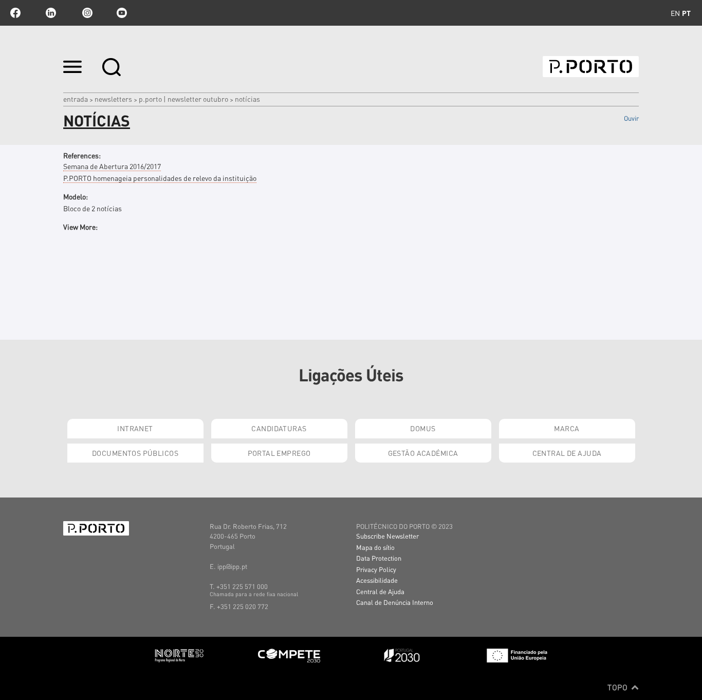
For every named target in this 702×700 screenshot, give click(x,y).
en (675, 12)
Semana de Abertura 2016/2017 (112, 166)
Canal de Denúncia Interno (394, 602)
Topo (618, 687)
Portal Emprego (279, 452)
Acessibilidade (377, 580)
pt (686, 12)
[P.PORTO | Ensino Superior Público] (591, 66)
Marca (566, 428)
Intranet (135, 428)
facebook (15, 13)
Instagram (86, 13)
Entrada (75, 98)
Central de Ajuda (567, 452)
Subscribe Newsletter (387, 535)
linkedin (51, 13)
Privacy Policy (376, 569)
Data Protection (378, 558)
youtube (122, 13)
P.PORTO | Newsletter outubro (183, 98)
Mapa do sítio (375, 547)
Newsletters (113, 98)
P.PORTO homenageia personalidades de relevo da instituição (159, 177)
